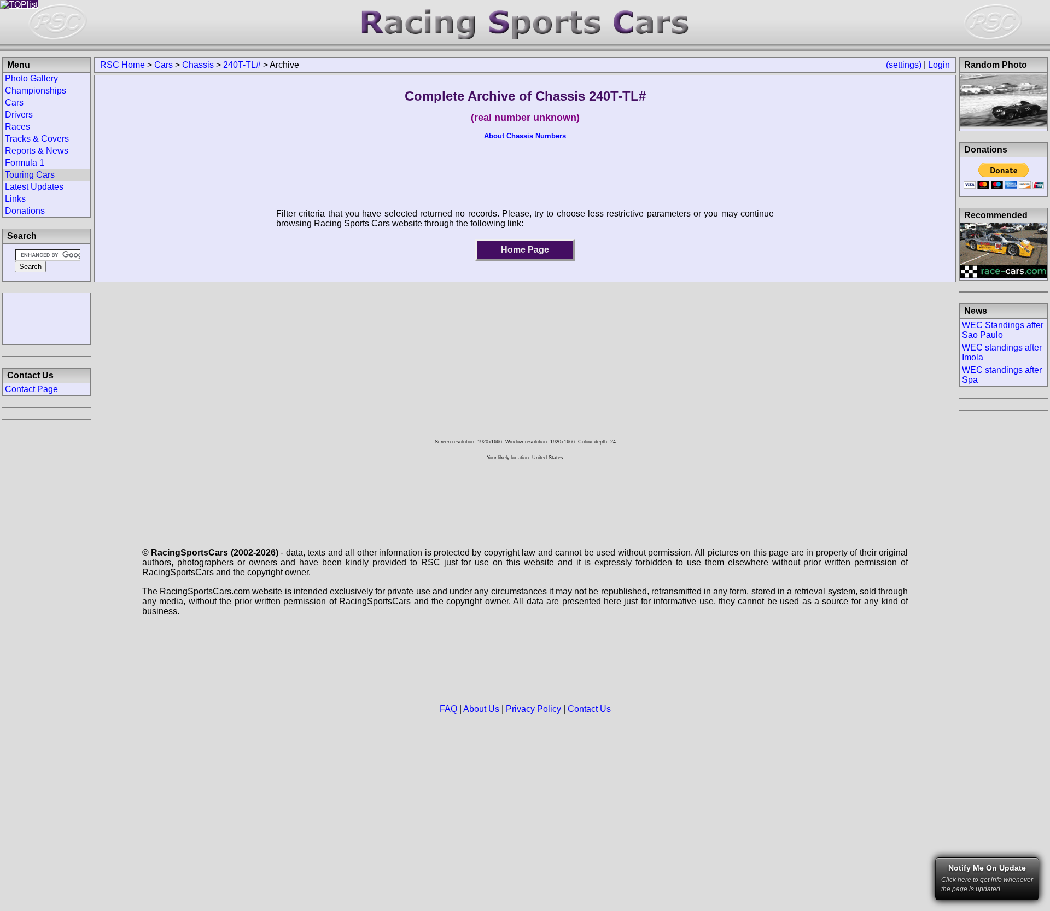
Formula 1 (24, 162)
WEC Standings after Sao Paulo (1002, 330)
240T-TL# (242, 64)
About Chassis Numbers (525, 136)
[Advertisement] (46, 317)
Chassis (198, 64)
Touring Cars (30, 174)
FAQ (448, 709)
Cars (163, 64)
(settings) (903, 64)
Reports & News (36, 150)
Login (939, 64)
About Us (481, 709)
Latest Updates (34, 186)
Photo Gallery (31, 78)
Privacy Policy (533, 709)
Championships (35, 90)
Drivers (19, 114)
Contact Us (589, 709)
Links (15, 198)
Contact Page (31, 389)
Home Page (525, 249)
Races (17, 126)
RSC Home (122, 64)
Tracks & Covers (37, 138)
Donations (25, 210)
